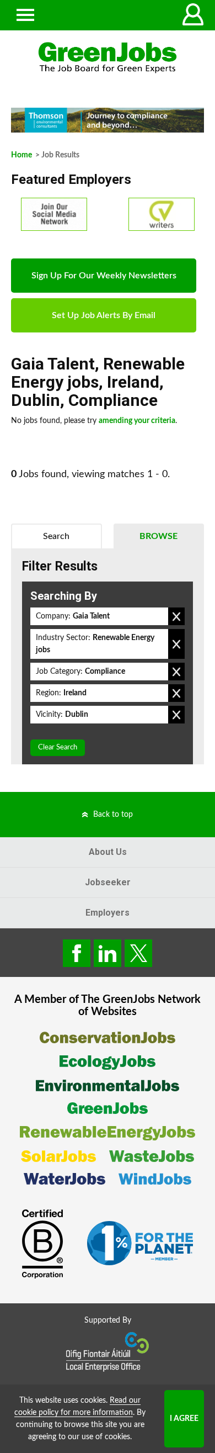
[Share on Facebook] (76, 953)
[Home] (107, 57)
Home (21, 155)
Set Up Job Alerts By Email (103, 315)
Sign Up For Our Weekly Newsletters (103, 275)
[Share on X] (138, 953)
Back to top (113, 814)
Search (56, 536)
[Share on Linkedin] (107, 953)
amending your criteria (137, 421)
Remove (176, 616)
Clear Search (57, 747)
